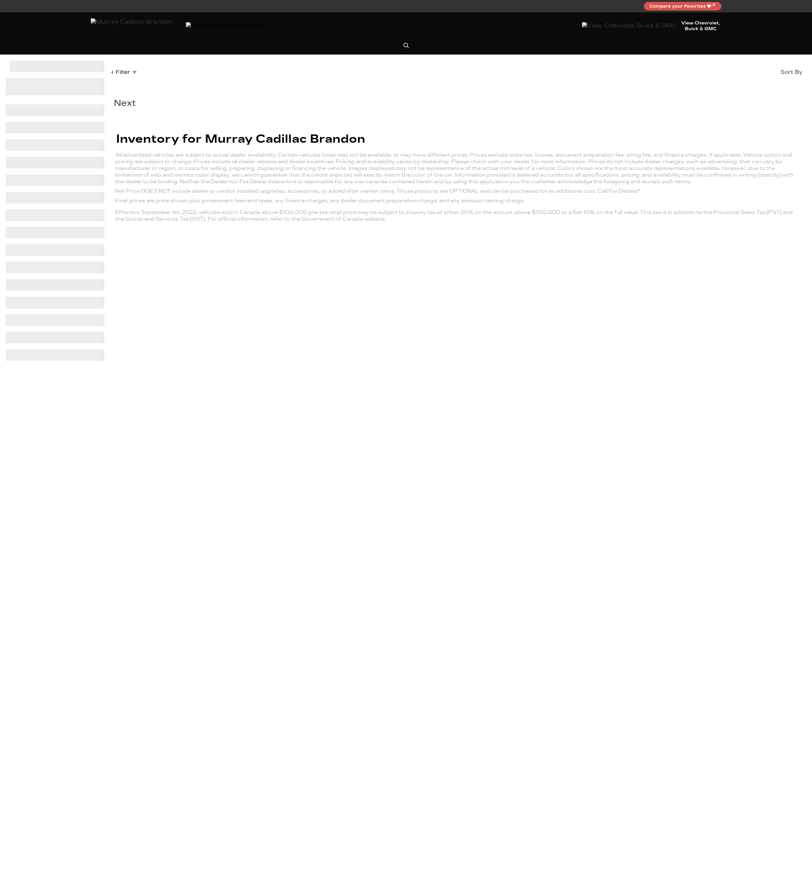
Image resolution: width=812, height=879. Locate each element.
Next (125, 103)
